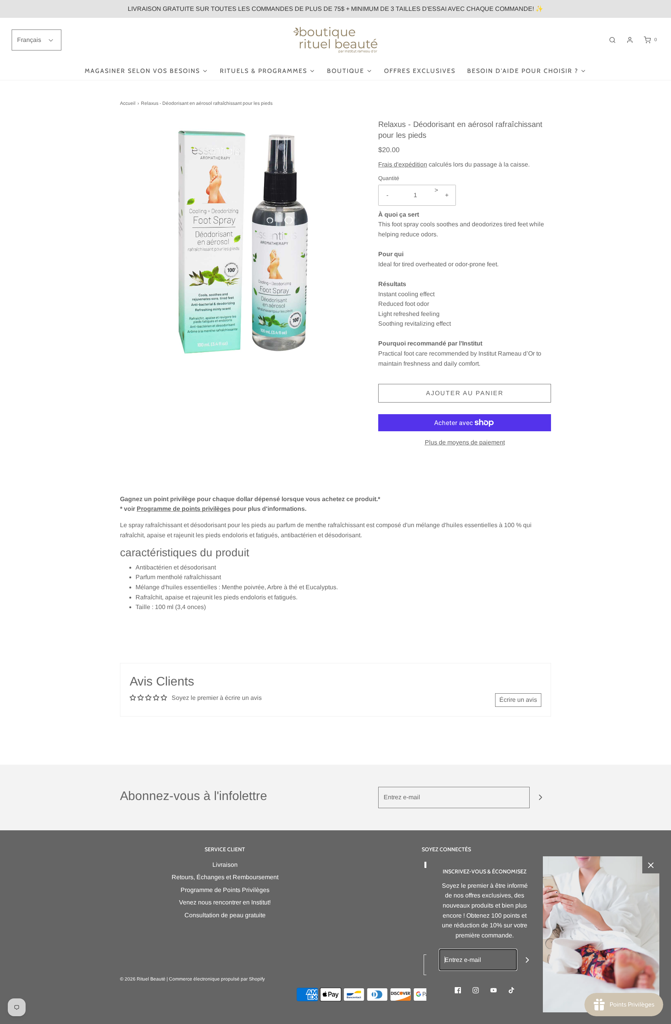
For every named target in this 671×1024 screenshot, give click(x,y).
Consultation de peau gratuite (225, 915)
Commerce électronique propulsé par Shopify (217, 979)
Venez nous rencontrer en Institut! (225, 902)
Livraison (225, 864)
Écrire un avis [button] (518, 699)
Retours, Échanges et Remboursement (225, 877)
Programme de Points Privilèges (225, 890)
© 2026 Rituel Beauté (142, 979)
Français (30, 39)
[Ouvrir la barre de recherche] (612, 40)
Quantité (388, 178)
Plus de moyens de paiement (465, 442)
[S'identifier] (629, 39)
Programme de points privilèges (184, 508)
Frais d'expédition (402, 164)
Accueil (128, 103)
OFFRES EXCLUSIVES (419, 71)
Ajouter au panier (465, 393)
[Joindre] (540, 797)
